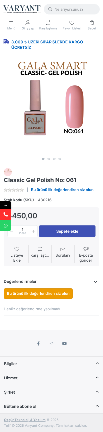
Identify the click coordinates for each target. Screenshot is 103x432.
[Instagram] (51, 343)
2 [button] (49, 159)
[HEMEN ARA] (5, 214)
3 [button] (54, 159)
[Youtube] (64, 343)
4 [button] (59, 159)
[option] (51, 107)
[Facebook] (38, 343)
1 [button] (43, 159)
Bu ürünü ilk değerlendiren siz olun (62, 189)
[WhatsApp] (5, 225)
